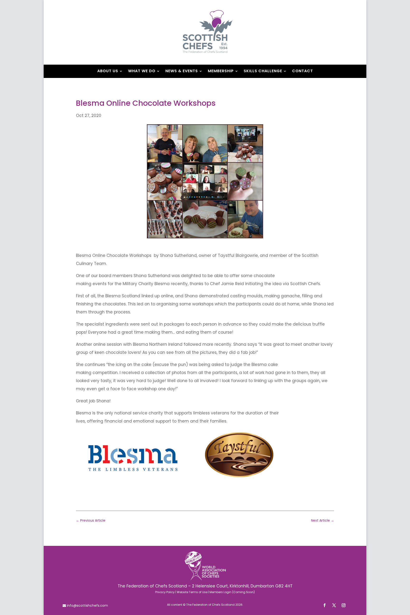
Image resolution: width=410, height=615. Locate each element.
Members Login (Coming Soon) (232, 592)
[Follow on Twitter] (334, 605)
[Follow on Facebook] (324, 605)
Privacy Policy (165, 592)
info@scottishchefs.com (87, 605)
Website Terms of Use (192, 592)
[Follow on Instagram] (343, 605)
